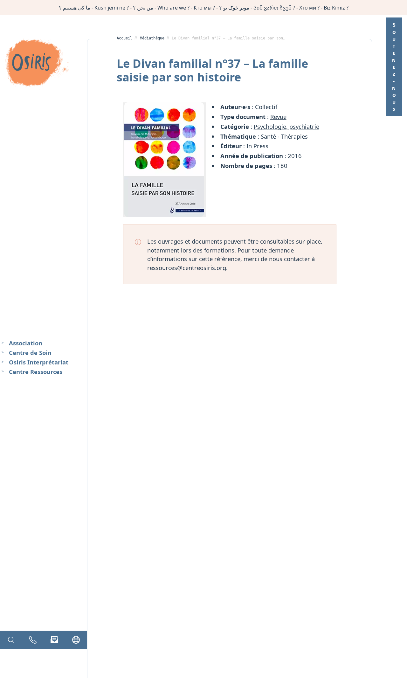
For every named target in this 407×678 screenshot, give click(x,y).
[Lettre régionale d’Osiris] (54, 640)
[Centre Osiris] (37, 64)
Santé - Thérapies (284, 136)
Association (25, 343)
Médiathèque (152, 38)
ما (74, 7)
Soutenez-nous (393, 66)
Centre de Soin (30, 352)
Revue (278, 117)
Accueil (124, 38)
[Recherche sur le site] (11, 640)
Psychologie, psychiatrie (286, 126)
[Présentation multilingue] (76, 640)
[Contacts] (33, 640)
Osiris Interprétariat (38, 362)
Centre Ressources (35, 371)
